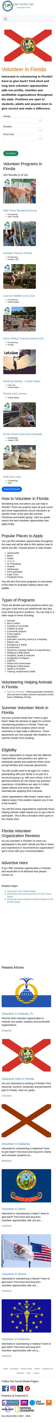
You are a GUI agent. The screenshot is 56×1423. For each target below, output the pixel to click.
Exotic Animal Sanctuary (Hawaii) (22, 434)
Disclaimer (14, 1369)
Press (28, 1373)
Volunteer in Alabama (16, 1144)
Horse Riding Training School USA (23, 338)
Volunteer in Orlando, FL (18, 1013)
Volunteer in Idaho (13, 1209)
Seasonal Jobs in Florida (18, 1079)
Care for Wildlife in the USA (19, 295)
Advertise (20, 1373)
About (5, 1369)
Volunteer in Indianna (15, 1339)
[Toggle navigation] (5, 19)
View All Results (12, 489)
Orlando (11, 561)
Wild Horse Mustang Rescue (20, 210)
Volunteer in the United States (21, 891)
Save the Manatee (16, 692)
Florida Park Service (15, 393)
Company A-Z (47, 1369)
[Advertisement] (28, 936)
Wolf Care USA (12, 476)
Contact (36, 1373)
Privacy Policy (26, 1369)
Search (37, 1369)
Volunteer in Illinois (14, 1274)
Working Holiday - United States (21, 381)
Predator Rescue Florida (17, 253)
